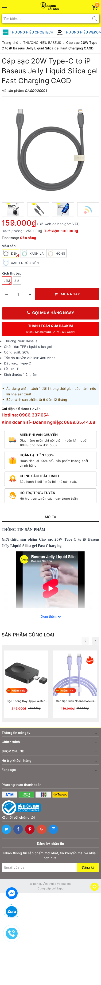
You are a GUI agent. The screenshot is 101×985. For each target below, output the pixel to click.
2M (16, 280)
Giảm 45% (18, 690)
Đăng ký (88, 867)
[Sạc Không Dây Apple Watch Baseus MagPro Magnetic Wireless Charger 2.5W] (26, 684)
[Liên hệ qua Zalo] (12, 912)
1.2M (6, 280)
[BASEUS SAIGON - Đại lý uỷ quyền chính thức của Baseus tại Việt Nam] (51, 5)
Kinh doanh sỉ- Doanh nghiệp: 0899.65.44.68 (49, 422)
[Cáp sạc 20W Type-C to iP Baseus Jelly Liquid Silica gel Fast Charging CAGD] (50, 150)
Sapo (59, 888)
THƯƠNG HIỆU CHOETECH (31, 32)
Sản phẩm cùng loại (28, 635)
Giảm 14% (67, 690)
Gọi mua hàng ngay (53, 312)
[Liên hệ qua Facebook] (12, 893)
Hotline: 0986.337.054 (25, 415)
